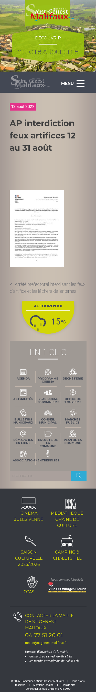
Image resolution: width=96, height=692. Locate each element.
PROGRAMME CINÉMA (48, 380)
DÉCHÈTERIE (73, 378)
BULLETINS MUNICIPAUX (23, 421)
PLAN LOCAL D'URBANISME (48, 400)
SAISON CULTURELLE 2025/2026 (29, 558)
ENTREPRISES (48, 460)
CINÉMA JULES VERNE (28, 516)
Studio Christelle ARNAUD (55, 688)
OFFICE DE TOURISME (72, 400)
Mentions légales (43, 685)
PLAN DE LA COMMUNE (73, 441)
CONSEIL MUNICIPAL (48, 421)
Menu (67, 83)
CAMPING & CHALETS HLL (67, 555)
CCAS (29, 591)
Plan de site (68, 685)
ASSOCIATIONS (24, 460)
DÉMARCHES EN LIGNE (23, 441)
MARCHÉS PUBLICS (72, 421)
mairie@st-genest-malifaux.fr (46, 643)
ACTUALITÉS (23, 399)
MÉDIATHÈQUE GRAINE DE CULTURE (67, 519)
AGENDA (23, 378)
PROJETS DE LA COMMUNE (48, 442)
